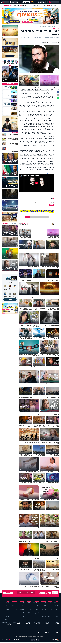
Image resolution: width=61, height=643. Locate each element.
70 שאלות (37, 5)
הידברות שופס (56, 615)
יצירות (38, 615)
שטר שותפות (48, 5)
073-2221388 (38, 624)
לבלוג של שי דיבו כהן (50, 173)
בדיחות (38, 605)
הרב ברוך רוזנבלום (22, 612)
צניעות (16, 609)
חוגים (38, 616)
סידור (8, 601)
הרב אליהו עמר (22, 617)
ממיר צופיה (57, 631)
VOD (55, 5)
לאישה (16, 602)
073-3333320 (9, 624)
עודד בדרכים (44, 602)
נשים (51, 606)
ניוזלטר (57, 606)
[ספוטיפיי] (11, 2)
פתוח (45, 608)
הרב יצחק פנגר (22, 606)
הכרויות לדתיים (29, 615)
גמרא (30, 605)
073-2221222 (57, 624)
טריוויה (38, 612)
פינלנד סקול (29, 608)
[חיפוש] (50, 2)
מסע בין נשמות (44, 610)
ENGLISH (15, 5)
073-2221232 (18, 624)
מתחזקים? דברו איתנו (6, 2)
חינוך (30, 610)
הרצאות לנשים (15, 613)
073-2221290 (18, 628)
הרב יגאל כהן (22, 608)
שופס (25, 5)
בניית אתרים (12, 639)
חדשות (51, 5)
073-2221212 (47, 624)
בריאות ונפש (29, 612)
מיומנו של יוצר (39, 194)
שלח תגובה (51, 204)
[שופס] (15, 2)
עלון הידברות (56, 605)
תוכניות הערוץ (43, 601)
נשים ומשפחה (14, 601)
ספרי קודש (29, 616)
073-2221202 (38, 632)
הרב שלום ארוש (22, 615)
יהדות (51, 602)
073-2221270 (9, 628)
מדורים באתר (50, 601)
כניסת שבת (56, 610)
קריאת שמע (7, 610)
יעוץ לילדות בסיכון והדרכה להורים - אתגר (6, 623)
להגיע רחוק (44, 612)
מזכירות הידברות (57, 622)
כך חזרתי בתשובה (43, 613)
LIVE (11, 5)
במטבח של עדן (44, 605)
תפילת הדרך (7, 613)
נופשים (57, 612)
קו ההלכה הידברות (47, 626)
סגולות (30, 609)
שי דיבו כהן (45, 194)
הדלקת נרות (15, 606)
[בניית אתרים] (17, 639)
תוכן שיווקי (50, 617)
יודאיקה (30, 617)
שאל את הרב (33, 5)
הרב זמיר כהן (44, 5)
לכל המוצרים (10, 299)
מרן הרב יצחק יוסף (21, 605)
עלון (27, 5)
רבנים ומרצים (22, 601)
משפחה (51, 609)
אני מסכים (36, 219)
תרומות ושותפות (56, 613)
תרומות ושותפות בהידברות (46, 622)
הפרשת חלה (15, 615)
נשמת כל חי (7, 616)
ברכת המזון (7, 608)
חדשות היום (50, 605)
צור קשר (18, 5)
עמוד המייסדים (56, 616)
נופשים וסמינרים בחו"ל (37, 631)
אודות (57, 619)
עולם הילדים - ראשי (36, 602)
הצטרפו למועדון (6, 5)
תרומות (21, 5)
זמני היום (30, 5)
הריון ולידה (15, 612)
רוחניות (51, 608)
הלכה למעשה (44, 606)
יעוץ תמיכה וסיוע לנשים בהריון (36, 626)
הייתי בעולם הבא (43, 616)
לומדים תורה (29, 602)
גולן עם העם (44, 609)
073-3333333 (57, 632)
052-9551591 (38, 628)
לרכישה (8, 279)
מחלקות (23, 5)
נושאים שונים (29, 601)
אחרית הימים (29, 613)
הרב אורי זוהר (22, 613)
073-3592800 (28, 624)
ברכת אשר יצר (7, 617)
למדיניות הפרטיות (35, 219)
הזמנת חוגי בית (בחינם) (17, 626)
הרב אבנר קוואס (22, 616)
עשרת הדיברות (29, 606)
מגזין (53, 5)
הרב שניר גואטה (22, 609)
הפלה (16, 610)
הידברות (57, 601)
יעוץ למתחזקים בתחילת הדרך (16, 622)
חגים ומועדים (50, 616)
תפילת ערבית (7, 605)
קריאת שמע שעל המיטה (6, 619)
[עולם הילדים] (17, 2)
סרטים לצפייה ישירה (36, 606)
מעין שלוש (7, 609)
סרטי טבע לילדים (36, 613)
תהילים (8, 612)
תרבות (51, 612)
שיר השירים (7, 615)
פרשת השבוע (50, 615)
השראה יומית (44, 615)
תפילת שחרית (7, 602)
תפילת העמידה (7, 606)
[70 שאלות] (13, 2)
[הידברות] (28, 2)
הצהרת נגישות (56, 617)
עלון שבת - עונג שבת (37, 622)
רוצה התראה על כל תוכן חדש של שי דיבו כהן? (37, 214)
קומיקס (38, 610)
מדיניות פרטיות (56, 602)
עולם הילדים (40, 5)
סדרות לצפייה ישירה (36, 608)
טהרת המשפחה (14, 605)
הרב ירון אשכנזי (22, 610)
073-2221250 (47, 632)
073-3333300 (47, 628)
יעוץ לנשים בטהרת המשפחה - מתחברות (55, 627)
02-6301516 (57, 629)
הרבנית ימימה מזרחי (14, 608)
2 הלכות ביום (56, 608)
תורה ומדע (50, 610)
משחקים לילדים (37, 609)
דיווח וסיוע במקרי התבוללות (26, 626)
